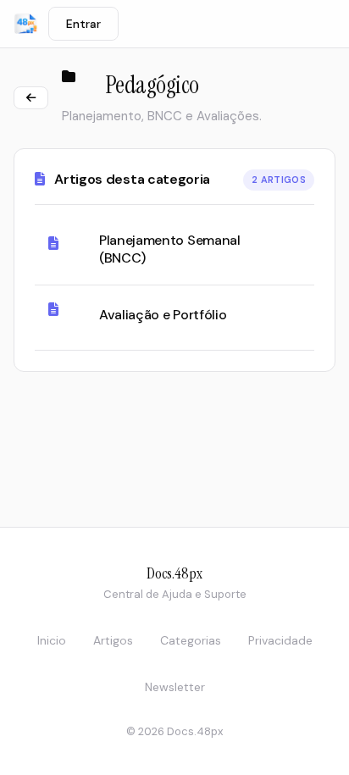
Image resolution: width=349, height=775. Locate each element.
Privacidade (280, 640)
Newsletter (175, 687)
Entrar (83, 23)
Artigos (113, 640)
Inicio (51, 640)
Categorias (190, 640)
